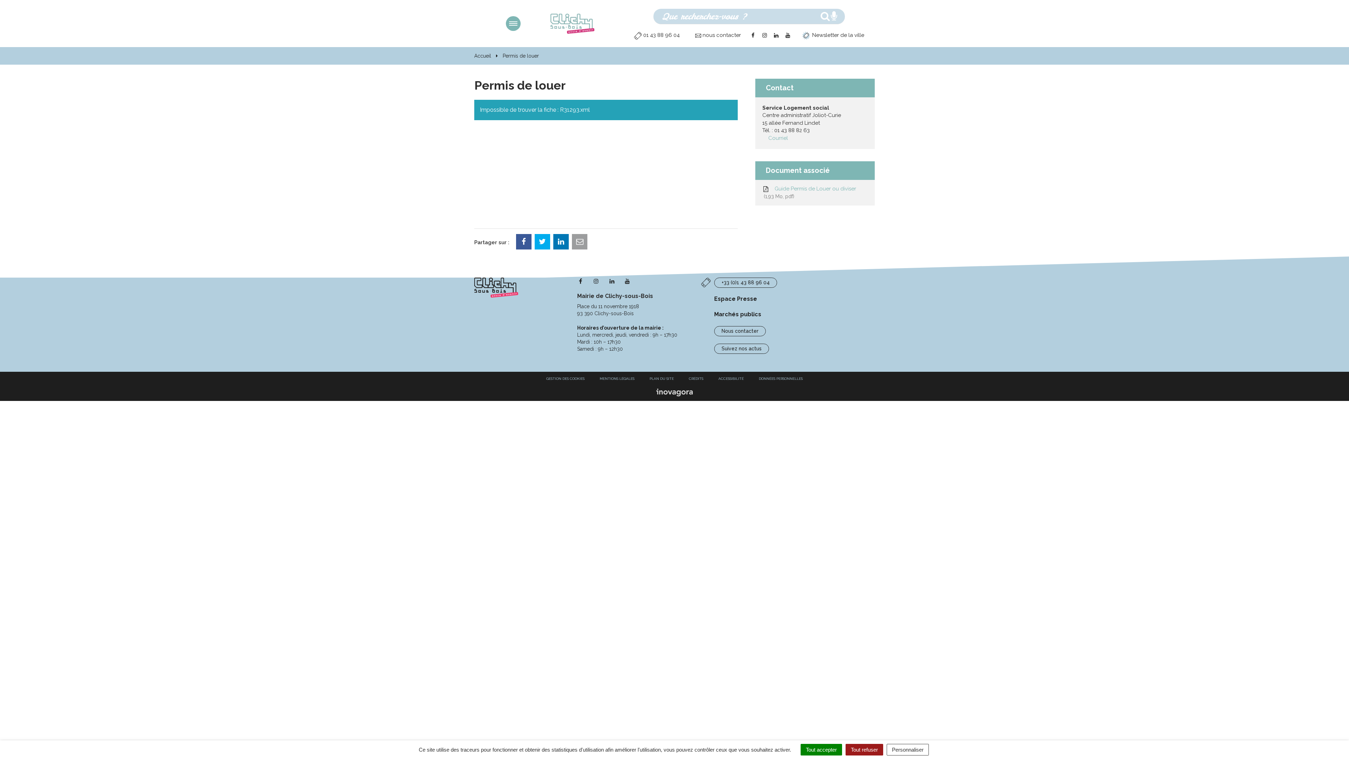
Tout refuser (864, 750)
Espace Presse (735, 299)
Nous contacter (740, 331)
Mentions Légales (617, 379)
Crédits (696, 379)
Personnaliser (908, 750)
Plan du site (662, 379)
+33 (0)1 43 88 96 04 (746, 282)
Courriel (778, 138)
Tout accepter (821, 750)
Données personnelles (781, 379)
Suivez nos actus (742, 348)
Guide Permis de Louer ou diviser (810, 192)
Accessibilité (731, 379)
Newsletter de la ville (837, 35)
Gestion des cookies (565, 379)
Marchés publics (737, 314)
